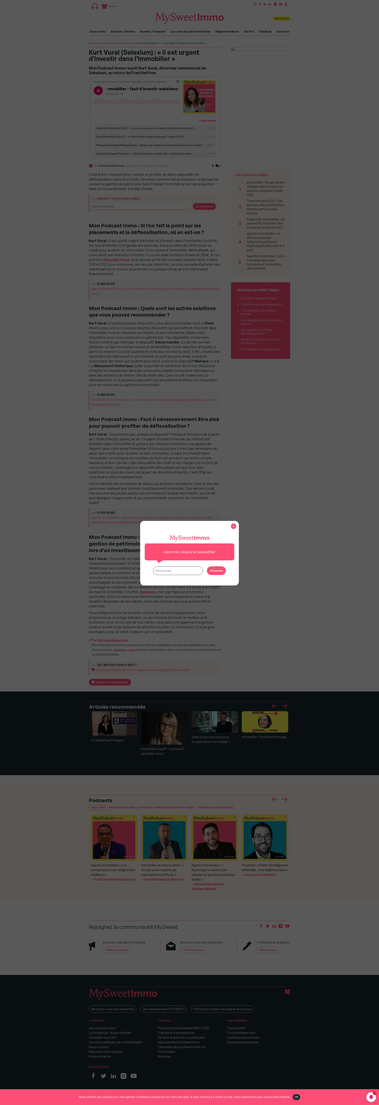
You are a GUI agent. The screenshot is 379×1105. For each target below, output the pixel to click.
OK (296, 1096)
